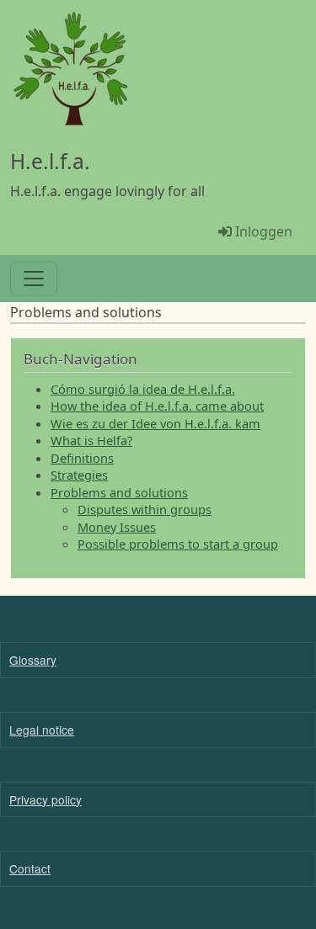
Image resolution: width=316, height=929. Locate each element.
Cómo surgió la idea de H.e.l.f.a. (143, 388)
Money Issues (117, 526)
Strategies (79, 474)
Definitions (82, 457)
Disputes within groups (145, 509)
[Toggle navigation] (33, 278)
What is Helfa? (91, 440)
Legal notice (41, 729)
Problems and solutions (119, 492)
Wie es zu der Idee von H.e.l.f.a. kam (155, 423)
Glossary (32, 659)
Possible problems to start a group (178, 543)
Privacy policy (45, 799)
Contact (30, 868)
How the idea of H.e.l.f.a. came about (157, 405)
